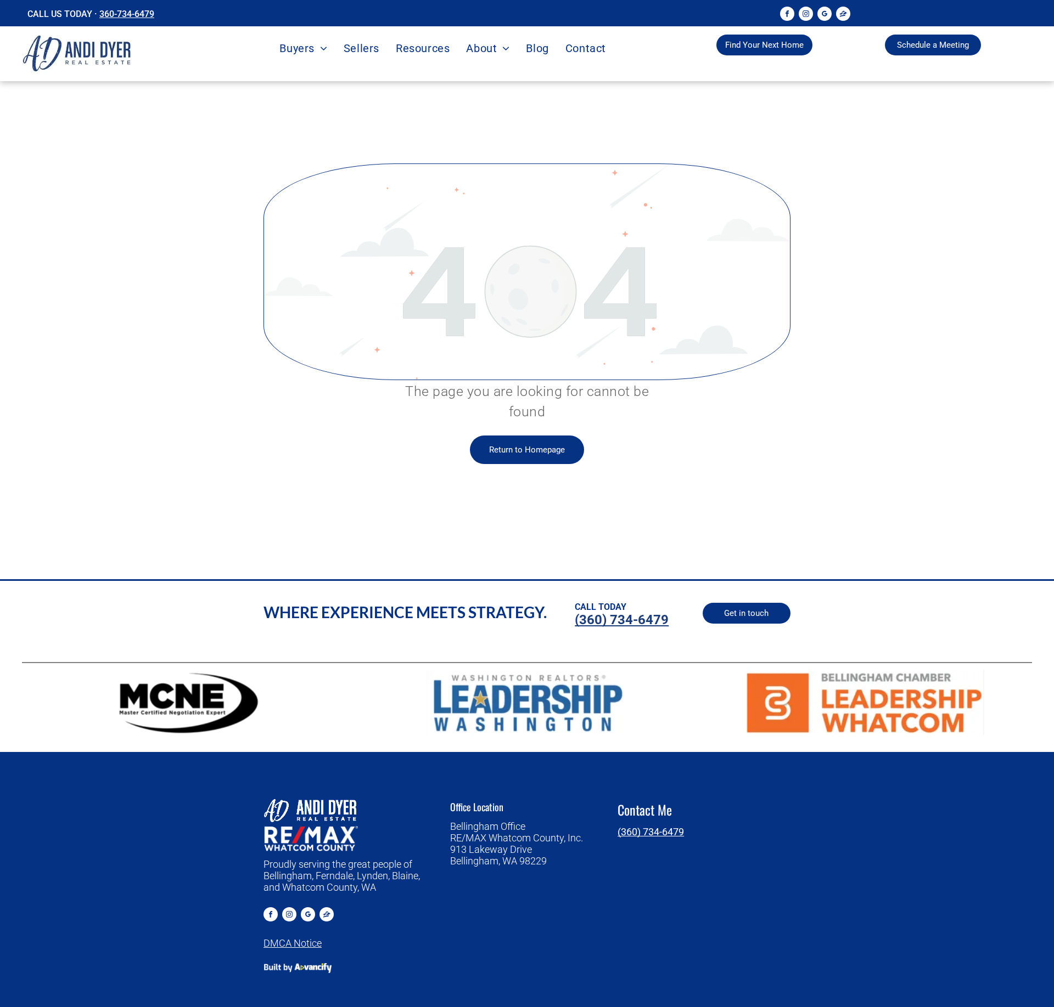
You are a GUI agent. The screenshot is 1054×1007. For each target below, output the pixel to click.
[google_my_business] (824, 15)
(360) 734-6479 (651, 832)
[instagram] (806, 15)
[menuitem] (303, 48)
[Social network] (843, 15)
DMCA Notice (293, 943)
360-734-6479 (126, 14)
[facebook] (787, 15)
